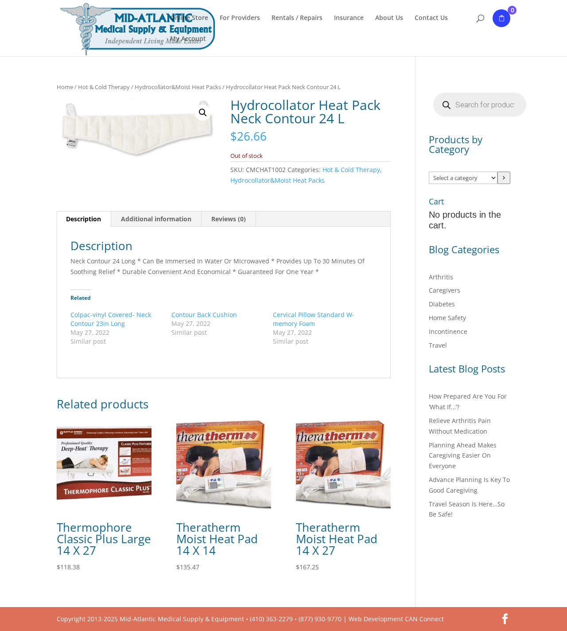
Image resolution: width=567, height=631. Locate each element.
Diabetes (442, 304)
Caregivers (444, 290)
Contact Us (431, 18)
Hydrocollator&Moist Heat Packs (178, 87)
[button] (203, 113)
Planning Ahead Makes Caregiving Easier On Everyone (463, 455)
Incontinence (448, 331)
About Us (389, 18)
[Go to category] (503, 178)
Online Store (189, 18)
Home (65, 87)
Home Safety (447, 318)
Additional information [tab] (156, 219)
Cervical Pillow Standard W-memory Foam (313, 319)
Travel (438, 345)
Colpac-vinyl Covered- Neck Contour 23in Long (110, 319)
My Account (188, 39)
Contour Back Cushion (204, 314)
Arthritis (441, 277)
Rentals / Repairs (297, 18)
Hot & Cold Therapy (104, 87)
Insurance (349, 18)
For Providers (240, 18)
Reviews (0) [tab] (228, 219)
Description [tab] (83, 219)
